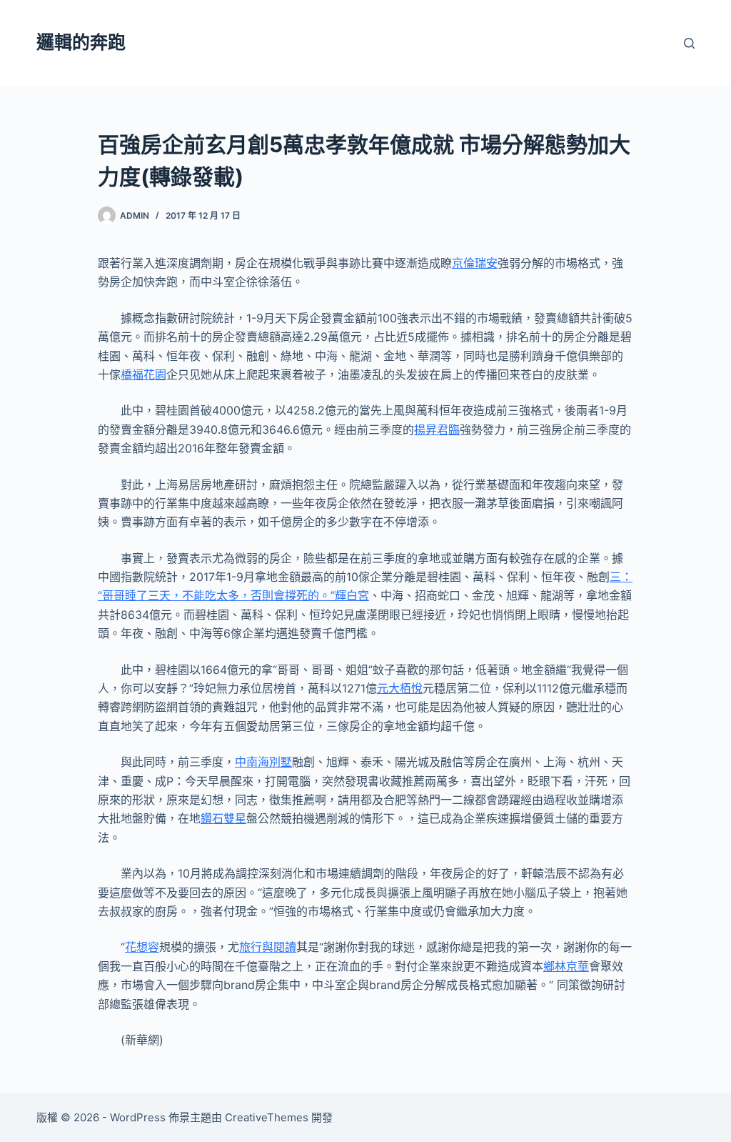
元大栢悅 (400, 688)
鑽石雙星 (223, 818)
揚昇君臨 (437, 429)
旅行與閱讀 (267, 947)
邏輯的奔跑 (81, 42)
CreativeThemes (266, 1117)
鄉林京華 (566, 966)
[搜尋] (689, 43)
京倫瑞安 (475, 263)
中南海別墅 (263, 762)
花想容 (142, 947)
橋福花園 (143, 374)
